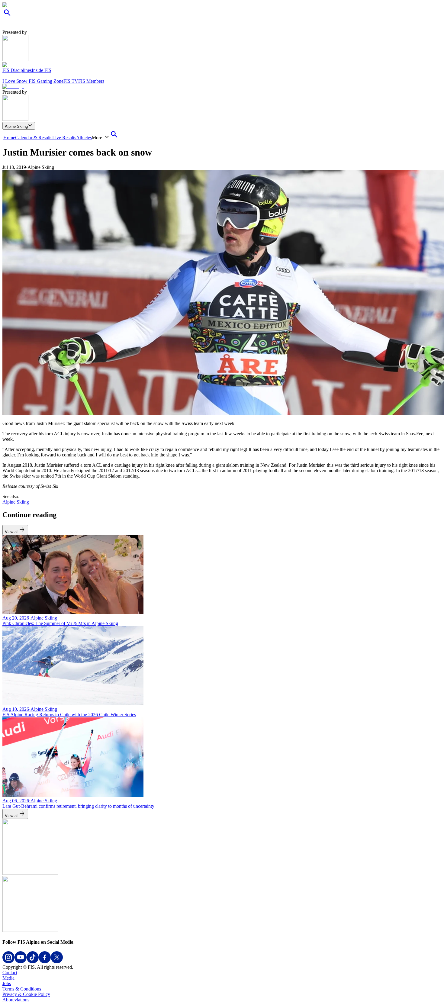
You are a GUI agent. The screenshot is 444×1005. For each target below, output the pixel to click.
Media (8, 978)
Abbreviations (15, 999)
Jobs (6, 983)
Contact (9, 972)
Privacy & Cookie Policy (26, 994)
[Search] (7, 15)
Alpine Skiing (16, 126)
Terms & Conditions (21, 988)
